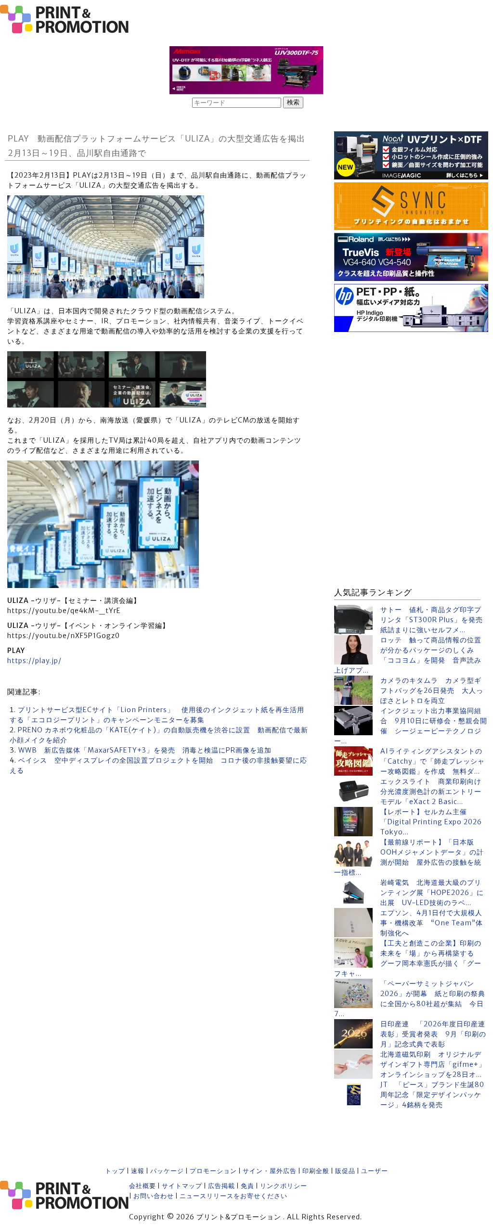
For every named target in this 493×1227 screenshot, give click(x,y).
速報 (137, 1171)
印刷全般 (315, 1171)
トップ (115, 1171)
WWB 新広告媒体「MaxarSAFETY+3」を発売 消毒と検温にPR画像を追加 (145, 750)
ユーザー (374, 1171)
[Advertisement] (411, 395)
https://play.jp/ (34, 660)
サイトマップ (182, 1185)
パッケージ (167, 1171)
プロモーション (213, 1171)
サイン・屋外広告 (270, 1171)
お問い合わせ (153, 1196)
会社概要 (142, 1185)
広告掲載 (221, 1185)
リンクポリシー (283, 1185)
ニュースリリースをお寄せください (233, 1196)
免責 (247, 1185)
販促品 (345, 1171)
